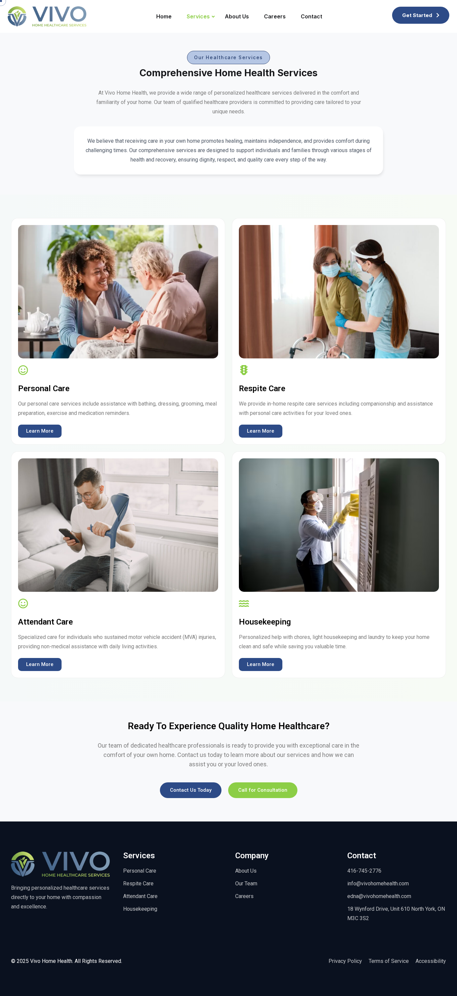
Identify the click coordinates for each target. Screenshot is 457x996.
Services (198, 16)
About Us (237, 16)
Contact (311, 16)
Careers (275, 16)
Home (164, 16)
